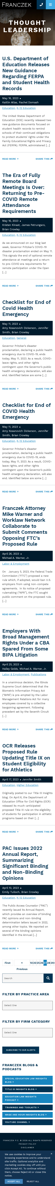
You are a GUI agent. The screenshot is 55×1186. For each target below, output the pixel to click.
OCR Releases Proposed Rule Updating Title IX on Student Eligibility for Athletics (26, 758)
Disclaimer (27, 1147)
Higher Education (27, 785)
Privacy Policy (27, 1144)
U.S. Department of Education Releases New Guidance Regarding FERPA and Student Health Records (26, 73)
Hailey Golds (10, 668)
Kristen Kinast (11, 225)
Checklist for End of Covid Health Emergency (26, 308)
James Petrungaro (33, 225)
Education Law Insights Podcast (21, 1098)
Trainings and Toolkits (21, 1107)
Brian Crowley (11, 229)
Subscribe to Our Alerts (20, 1050)
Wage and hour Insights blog (24, 1114)
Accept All (13, 1181)
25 (38, 962)
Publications (38, 674)
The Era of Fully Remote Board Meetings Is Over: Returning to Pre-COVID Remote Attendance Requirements (23, 193)
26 (41, 962)
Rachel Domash (29, 102)
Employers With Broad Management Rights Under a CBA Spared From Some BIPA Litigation (25, 643)
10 (31, 962)
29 (52, 962)
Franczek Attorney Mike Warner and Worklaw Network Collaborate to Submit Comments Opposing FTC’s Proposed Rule (24, 526)
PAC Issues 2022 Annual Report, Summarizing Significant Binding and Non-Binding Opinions (25, 863)
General (21, 338)
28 (48, 962)
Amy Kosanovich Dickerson (19, 328)
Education (8, 108)
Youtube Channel (16, 1122)
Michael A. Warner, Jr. (15, 557)
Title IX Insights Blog (20, 1089)
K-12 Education (26, 108)
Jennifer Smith (31, 779)
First (8, 962)
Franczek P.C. (11, 1140)
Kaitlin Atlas (9, 102)
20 (34, 962)
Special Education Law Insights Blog (26, 1080)
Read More (9, 158)
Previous (22, 963)
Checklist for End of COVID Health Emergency (26, 411)
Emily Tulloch (11, 892)
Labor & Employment (15, 563)
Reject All (33, 1181)
